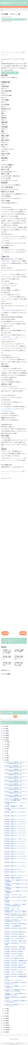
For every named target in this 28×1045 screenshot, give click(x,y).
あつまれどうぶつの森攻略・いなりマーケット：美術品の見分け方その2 (15, 792)
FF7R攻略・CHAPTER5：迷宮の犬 (13, 965)
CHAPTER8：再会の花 (9, 285)
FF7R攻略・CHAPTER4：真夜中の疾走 (14, 967)
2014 (4, 1027)
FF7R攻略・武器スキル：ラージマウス (14, 851)
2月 (5, 1011)
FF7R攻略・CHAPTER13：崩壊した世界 (15, 941)
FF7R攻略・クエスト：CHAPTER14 (14, 938)
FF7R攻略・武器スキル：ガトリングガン (15, 856)
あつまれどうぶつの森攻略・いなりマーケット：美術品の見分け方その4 (15, 784)
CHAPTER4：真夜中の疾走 (10, 211)
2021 (4, 737)
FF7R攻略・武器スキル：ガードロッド (14, 826)
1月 (5, 1013)
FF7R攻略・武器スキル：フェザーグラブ (15, 833)
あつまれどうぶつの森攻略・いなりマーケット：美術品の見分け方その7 (15, 773)
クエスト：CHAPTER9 (9, 297)
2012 (4, 1032)
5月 (5, 757)
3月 (5, 1008)
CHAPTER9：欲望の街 (9, 310)
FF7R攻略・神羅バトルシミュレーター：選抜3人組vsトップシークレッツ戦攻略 (15, 911)
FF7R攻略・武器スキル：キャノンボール (15, 845)
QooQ (16, 1044)
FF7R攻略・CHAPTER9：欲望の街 (13, 951)
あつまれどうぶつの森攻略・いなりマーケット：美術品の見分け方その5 (15, 781)
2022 (4, 735)
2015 (4, 1025)
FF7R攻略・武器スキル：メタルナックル (15, 839)
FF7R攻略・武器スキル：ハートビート (14, 843)
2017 (4, 1020)
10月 (5, 746)
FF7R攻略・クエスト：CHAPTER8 (13, 956)
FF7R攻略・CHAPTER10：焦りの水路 (14, 949)
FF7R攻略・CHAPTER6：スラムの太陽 (14, 962)
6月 (5, 755)
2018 (4, 1018)
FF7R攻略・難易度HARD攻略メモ (13, 877)
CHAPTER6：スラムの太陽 (10, 252)
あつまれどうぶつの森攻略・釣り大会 (14, 958)
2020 (4, 740)
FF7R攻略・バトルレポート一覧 (12, 894)
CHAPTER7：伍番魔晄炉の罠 (11, 261)
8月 (5, 751)
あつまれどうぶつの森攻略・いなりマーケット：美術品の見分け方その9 (15, 766)
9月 (5, 748)
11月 (5, 744)
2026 (4, 726)
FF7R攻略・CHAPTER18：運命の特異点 (15, 923)
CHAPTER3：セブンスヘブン (11, 238)
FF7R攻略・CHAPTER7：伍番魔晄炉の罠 (15, 960)
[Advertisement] (14, 36)
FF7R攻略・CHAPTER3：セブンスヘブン (15, 969)
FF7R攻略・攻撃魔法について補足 (13, 806)
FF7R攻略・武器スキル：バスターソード (15, 875)
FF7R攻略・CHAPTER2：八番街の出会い (15, 974)
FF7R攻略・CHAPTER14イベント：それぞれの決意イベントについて (15, 920)
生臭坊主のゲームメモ (13, 3)
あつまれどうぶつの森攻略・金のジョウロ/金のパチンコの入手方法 (15, 990)
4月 (5, 760)
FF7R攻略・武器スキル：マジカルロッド (15, 821)
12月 (5, 741)
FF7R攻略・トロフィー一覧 (11, 908)
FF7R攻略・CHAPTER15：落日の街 (14, 934)
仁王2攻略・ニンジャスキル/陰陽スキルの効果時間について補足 (15, 994)
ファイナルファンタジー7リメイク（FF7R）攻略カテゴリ (12, 640)
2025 (4, 728)
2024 (4, 730)
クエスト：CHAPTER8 (9, 274)
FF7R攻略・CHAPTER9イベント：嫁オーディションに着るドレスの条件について (15, 914)
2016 (4, 1023)
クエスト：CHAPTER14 (9, 359)
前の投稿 (23, 633)
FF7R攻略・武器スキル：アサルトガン (14, 854)
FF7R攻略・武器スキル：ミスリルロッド (15, 819)
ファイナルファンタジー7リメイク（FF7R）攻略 (14, 19)
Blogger (16, 1039)
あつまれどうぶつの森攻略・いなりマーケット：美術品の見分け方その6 (15, 777)
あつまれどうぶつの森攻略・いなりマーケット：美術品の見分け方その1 (15, 795)
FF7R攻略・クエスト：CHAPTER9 (13, 917)
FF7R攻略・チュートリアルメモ (12, 980)
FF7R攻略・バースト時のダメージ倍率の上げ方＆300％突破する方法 (15, 905)
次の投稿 (5, 633)
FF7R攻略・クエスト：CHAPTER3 (13, 972)
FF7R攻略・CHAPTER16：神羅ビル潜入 (15, 932)
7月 (5, 753)
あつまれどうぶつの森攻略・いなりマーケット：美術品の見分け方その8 (15, 770)
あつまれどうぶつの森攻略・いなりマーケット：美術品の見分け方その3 (15, 788)
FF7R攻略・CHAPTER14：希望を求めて (15, 936)
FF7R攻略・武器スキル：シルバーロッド (15, 824)
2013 (4, 1029)
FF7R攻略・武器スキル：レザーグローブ (15, 841)
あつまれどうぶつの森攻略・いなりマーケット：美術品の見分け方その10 (15, 762)
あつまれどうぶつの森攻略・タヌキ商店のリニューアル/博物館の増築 (15, 799)
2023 (4, 733)
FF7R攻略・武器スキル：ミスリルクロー (15, 830)
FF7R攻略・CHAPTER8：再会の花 (13, 953)
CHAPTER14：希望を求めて (10, 346)
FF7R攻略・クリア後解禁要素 (12, 926)
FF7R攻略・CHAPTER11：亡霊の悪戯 (14, 947)
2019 (4, 1016)
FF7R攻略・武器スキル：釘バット (13, 869)
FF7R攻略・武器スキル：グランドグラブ (15, 828)
